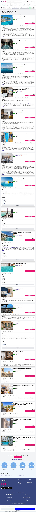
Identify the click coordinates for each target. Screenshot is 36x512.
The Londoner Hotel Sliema (19, 209)
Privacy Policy (10, 511)
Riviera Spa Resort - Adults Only (20, 133)
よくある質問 (29, 479)
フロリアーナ (17, 323)
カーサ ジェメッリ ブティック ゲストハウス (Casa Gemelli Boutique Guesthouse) (23, 404)
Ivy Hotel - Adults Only (18, 110)
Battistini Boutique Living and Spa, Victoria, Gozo (23, 385)
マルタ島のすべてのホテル (16, 459)
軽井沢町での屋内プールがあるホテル (6, 475)
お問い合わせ (29, 481)
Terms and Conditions (14, 511)
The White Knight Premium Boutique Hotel (22, 368)
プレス (19, 481)
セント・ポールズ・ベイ (18, 439)
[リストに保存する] (12, 16)
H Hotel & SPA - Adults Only (19, 16)
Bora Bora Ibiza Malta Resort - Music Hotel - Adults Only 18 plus (24, 438)
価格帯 (4, 7)
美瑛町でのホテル (21, 475)
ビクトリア (17, 386)
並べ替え (9, 7)
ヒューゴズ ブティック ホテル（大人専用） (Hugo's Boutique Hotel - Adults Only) (23, 88)
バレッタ (26, 7)
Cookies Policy (6, 511)
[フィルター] (1, 8)
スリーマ (21, 7)
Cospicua (18, 307)
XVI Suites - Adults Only (18, 288)
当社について (20, 479)
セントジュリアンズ (16, 7)
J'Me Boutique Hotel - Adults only (20, 154)
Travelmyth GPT (29, 482)
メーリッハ (17, 135)
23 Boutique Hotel (17, 321)
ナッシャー (17, 289)
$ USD (24, 1)
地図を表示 (32, 7)
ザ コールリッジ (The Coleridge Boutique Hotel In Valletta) (23, 420)
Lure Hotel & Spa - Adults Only (19, 40)
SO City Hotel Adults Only (18, 178)
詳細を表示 (17, 205)
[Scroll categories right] (35, 5)
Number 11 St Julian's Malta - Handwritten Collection (22, 233)
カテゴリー (19, 482)
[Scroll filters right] (28, 7)
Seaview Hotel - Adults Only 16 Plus (20, 64)
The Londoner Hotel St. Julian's (19, 263)
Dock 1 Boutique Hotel (18, 351)
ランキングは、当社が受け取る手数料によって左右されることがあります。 (11, 14)
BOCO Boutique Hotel (17, 305)
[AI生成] (4, 28)
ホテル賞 (19, 483)
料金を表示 (30, 23)
